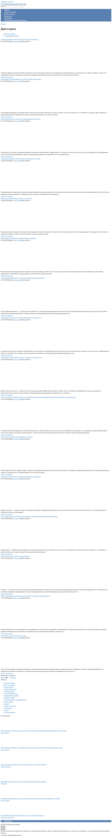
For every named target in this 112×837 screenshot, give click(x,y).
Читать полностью (7, 77)
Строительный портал (13, 4)
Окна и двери (8, 702)
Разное (6, 704)
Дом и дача (8, 16)
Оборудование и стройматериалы (15, 20)
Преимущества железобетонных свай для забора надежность (21, 79)
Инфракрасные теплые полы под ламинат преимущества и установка (23, 781)
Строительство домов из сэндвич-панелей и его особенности (21, 318)
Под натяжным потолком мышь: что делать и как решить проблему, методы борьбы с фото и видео (34, 731)
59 (10, 677)
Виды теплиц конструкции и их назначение (15, 556)
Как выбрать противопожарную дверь (13, 636)
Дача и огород (8, 687)
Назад (3, 677)
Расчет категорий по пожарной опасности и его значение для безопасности (25, 596)
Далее (14, 677)
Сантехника (8, 18)
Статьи (6, 710)
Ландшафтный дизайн (11, 36)
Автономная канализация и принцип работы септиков (18, 238)
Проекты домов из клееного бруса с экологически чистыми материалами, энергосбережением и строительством (38, 397)
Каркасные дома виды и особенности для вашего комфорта (21, 477)
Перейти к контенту (7, 2)
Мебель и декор (9, 14)
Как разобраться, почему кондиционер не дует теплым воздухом (22, 815)
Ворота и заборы (9, 34)
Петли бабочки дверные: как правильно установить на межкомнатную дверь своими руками (31, 748)
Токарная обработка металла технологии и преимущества (19, 39)
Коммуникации (9, 691)
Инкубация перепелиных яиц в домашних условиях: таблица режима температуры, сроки (30, 798)
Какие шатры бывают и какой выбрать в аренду (17, 437)
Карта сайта (8, 821)
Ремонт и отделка (10, 12)
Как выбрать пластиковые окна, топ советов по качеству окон (21, 357)
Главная (6, 10)
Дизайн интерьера (10, 689)
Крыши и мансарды (10, 693)
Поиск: (3, 6)
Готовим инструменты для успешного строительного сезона (20, 159)
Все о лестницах (9, 685)
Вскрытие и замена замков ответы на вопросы (16, 198)
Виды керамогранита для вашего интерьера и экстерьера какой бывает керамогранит (29, 516)
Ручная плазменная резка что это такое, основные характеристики (22, 278)
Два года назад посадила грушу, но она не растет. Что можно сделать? (24, 764)
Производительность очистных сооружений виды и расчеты (21, 119)
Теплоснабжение (9, 712)
